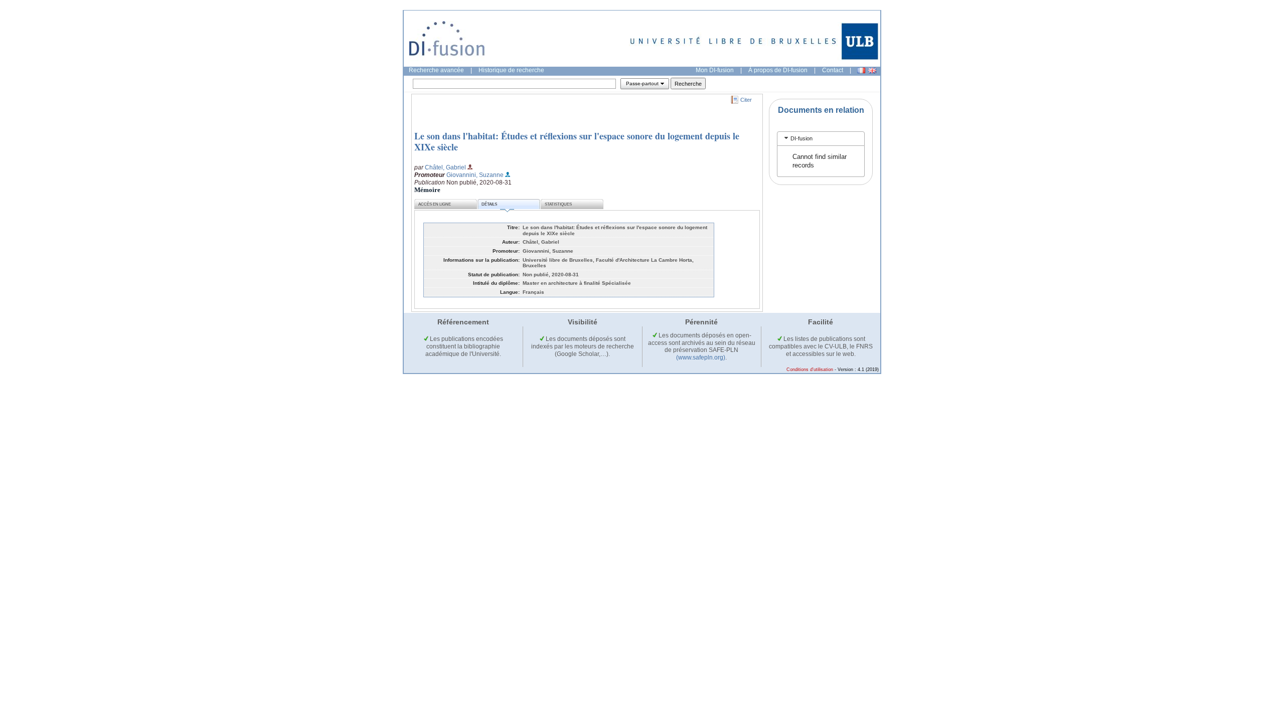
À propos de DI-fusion (778, 70)
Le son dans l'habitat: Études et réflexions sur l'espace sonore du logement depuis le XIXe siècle (576, 141)
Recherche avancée (436, 70)
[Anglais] (872, 70)
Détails (489, 204)
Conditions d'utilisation (809, 369)
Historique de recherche (511, 70)
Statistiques (558, 204)
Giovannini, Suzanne (475, 174)
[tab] (821, 138)
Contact (832, 70)
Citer (746, 100)
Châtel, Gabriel (445, 167)
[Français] (861, 70)
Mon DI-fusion (715, 70)
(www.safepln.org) (700, 357)
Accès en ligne (434, 204)
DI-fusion (801, 138)
